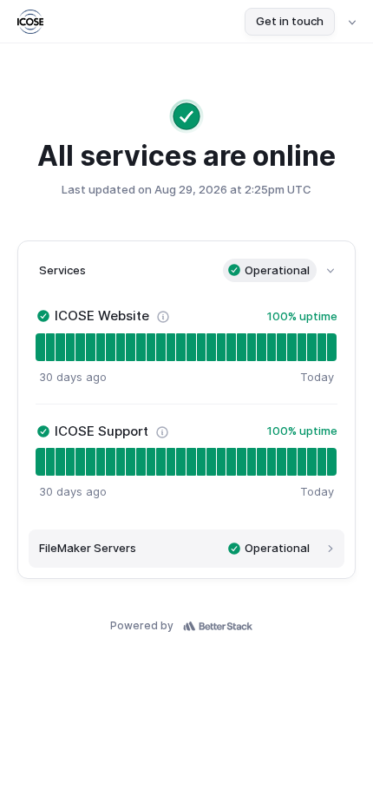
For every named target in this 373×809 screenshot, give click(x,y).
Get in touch (290, 21)
